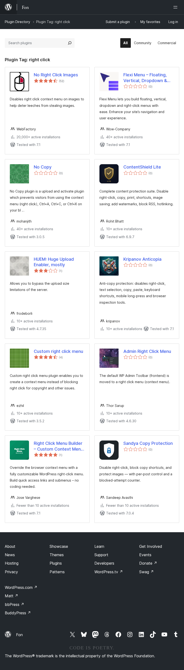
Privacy (11, 571)
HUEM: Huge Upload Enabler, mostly (54, 262)
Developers (104, 563)
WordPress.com (21, 587)
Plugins (56, 563)
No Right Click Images (56, 74)
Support (101, 554)
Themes (57, 554)
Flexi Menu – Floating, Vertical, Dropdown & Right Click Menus (145, 77)
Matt (11, 595)
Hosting (11, 563)
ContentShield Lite (142, 166)
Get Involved (150, 546)
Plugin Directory (17, 22)
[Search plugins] (70, 43)
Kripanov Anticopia (142, 259)
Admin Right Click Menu (147, 351)
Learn (99, 546)
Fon (19, 634)
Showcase (59, 546)
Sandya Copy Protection (148, 443)
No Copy (43, 166)
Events (145, 554)
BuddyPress (18, 612)
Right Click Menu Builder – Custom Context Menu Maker (58, 446)
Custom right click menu (58, 351)
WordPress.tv (108, 571)
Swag (146, 571)
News (10, 554)
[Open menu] (176, 7)
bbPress (14, 604)
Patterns (57, 571)
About (10, 546)
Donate (148, 563)
